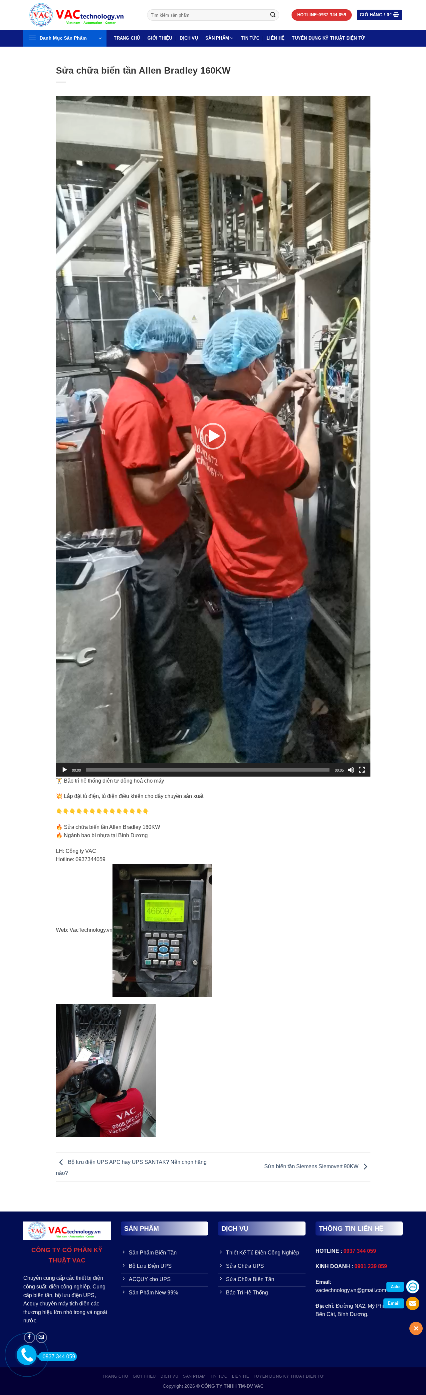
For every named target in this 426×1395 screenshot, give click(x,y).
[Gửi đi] (273, 15)
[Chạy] (64, 770)
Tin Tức (250, 38)
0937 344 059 (59, 1356)
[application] (213, 436)
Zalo (395, 1286)
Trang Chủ (127, 38)
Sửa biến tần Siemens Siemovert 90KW (312, 1166)
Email (394, 1303)
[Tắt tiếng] (351, 770)
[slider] (207, 770)
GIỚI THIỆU (159, 38)
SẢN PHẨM (217, 38)
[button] (213, 436)
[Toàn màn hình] (361, 770)
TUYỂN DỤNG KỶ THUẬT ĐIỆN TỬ (328, 38)
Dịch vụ (189, 38)
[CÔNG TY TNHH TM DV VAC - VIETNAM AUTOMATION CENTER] (80, 15)
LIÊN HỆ (276, 38)
